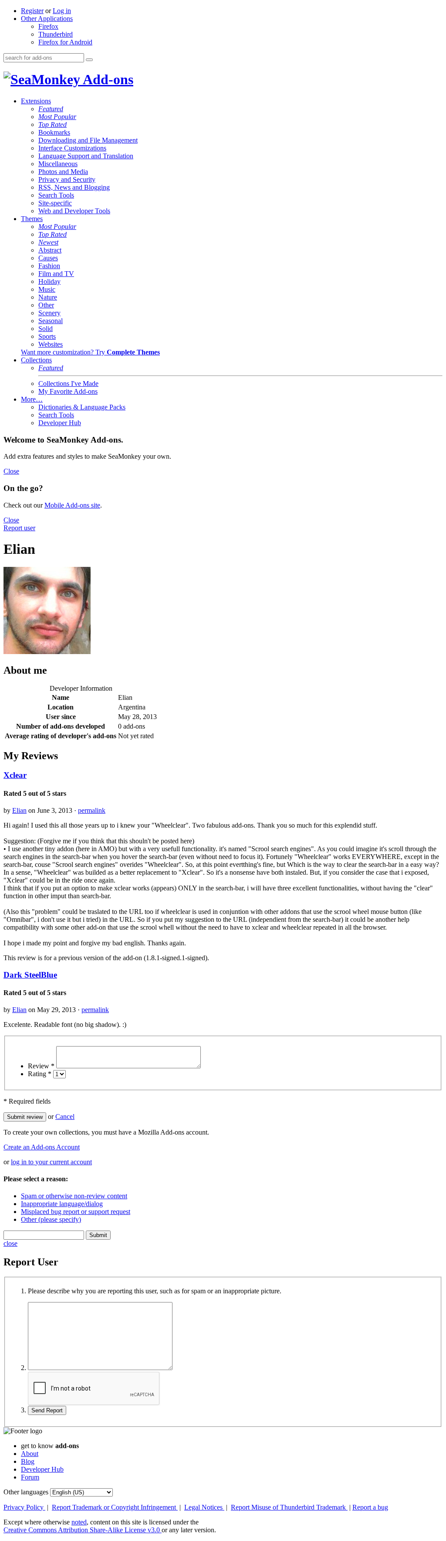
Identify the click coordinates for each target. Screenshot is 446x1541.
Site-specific (55, 203)
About (29, 1453)
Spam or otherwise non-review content (74, 1196)
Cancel (64, 1116)
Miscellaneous (58, 163)
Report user (19, 528)
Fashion (49, 265)
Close (11, 471)
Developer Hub (59, 422)
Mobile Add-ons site (72, 505)
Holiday (49, 281)
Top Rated (52, 124)
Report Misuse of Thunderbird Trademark (289, 1507)
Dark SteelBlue (30, 974)
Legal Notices (204, 1507)
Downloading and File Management (88, 140)
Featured (50, 109)
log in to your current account (51, 1162)
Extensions (36, 101)
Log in (62, 10)
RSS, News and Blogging (74, 187)
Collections (36, 360)
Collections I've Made (68, 383)
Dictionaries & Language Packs (81, 407)
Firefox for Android (65, 42)
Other (46, 305)
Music (46, 289)
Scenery (49, 313)
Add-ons (106, 79)
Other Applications (47, 18)
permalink (91, 810)
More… (32, 399)
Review (41, 1066)
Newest (48, 242)
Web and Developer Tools (74, 211)
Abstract (49, 250)
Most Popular (57, 116)
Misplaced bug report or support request (75, 1211)
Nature (47, 297)
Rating (39, 1073)
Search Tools (56, 195)
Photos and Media (63, 171)
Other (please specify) (51, 1219)
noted (79, 1522)
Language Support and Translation (85, 156)
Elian (19, 810)
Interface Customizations (72, 148)
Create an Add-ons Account (41, 1147)
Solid (45, 328)
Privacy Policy (24, 1507)
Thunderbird (55, 34)
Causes (48, 258)
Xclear (15, 775)
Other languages (25, 1492)
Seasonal (50, 320)
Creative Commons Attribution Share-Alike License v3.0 (82, 1530)
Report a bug (370, 1507)
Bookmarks (54, 132)
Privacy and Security (66, 179)
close (10, 1243)
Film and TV (56, 273)
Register (32, 10)
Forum (30, 1477)
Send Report (47, 1410)
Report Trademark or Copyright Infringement (115, 1507)
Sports (47, 336)
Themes (32, 218)
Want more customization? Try (90, 352)
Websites (50, 344)
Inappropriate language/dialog (62, 1203)
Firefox (48, 26)
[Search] (89, 59)
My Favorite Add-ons (68, 391)
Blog (27, 1461)
